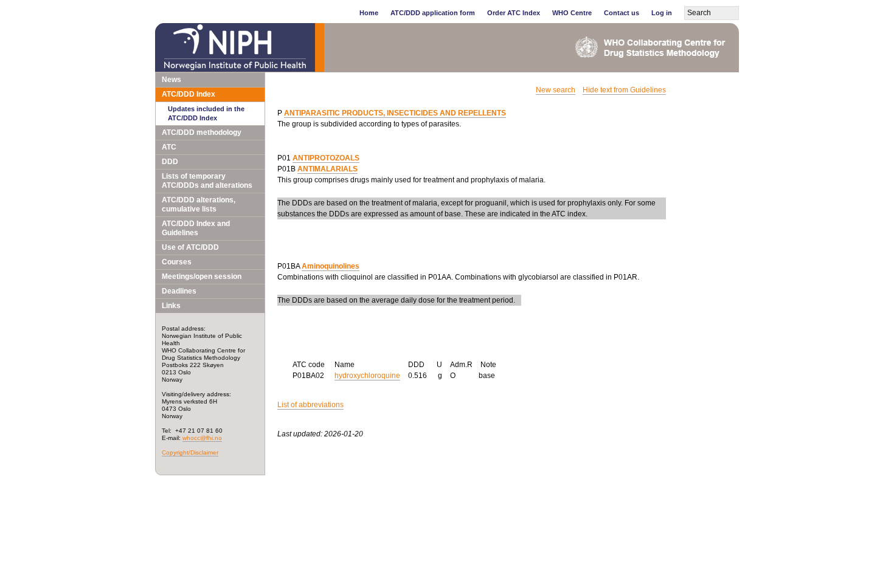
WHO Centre (572, 12)
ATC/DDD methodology (201, 132)
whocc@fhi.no (202, 438)
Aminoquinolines (330, 266)
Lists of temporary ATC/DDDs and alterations (207, 181)
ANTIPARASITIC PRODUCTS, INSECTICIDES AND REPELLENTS (395, 113)
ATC (169, 147)
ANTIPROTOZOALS (326, 158)
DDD (170, 161)
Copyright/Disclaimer (190, 452)
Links (171, 305)
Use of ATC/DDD (190, 247)
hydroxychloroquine (367, 375)
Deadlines (179, 291)
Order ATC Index (513, 12)
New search (555, 90)
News (171, 79)
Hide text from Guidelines (624, 90)
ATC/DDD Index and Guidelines (196, 228)
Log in (661, 12)
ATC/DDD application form (432, 12)
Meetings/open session (201, 276)
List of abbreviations (310, 405)
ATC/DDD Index (188, 94)
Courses (177, 262)
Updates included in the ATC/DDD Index (206, 113)
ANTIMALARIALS (327, 169)
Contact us (621, 12)
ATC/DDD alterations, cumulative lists (198, 204)
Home (368, 12)
